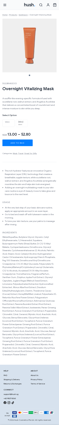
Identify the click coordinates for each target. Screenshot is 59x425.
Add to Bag (18, 143)
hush (29, 5)
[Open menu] (4, 5)
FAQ (5, 375)
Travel (20, 153)
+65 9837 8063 (10, 398)
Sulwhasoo (23, 15)
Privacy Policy (36, 379)
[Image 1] (29, 75)
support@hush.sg (11, 394)
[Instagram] (9, 403)
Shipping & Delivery (12, 379)
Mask (15, 153)
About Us (34, 375)
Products (13, 15)
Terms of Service (38, 384)
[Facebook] (5, 403)
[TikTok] (12, 403)
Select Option (9, 115)
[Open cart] (55, 5)
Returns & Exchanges (12, 384)
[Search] (40, 5)
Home (4, 15)
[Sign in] (48, 5)
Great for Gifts (30, 153)
